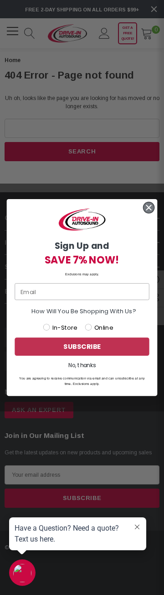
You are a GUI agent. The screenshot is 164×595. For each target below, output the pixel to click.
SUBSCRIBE (82, 347)
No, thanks (82, 365)
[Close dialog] (149, 208)
